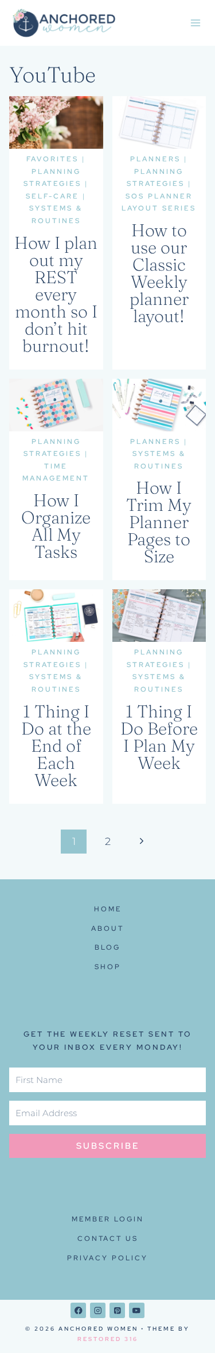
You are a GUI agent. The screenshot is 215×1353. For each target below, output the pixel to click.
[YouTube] (136, 1310)
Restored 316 (107, 1339)
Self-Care (52, 196)
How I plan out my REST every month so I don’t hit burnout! (55, 294)
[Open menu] (195, 22)
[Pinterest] (117, 1310)
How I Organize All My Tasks (56, 526)
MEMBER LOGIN (108, 1219)
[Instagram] (97, 1310)
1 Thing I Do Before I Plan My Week (159, 737)
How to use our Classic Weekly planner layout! (159, 273)
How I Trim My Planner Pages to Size (158, 522)
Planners (155, 159)
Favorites (52, 159)
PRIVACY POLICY (107, 1258)
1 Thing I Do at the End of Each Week (56, 746)
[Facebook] (78, 1310)
